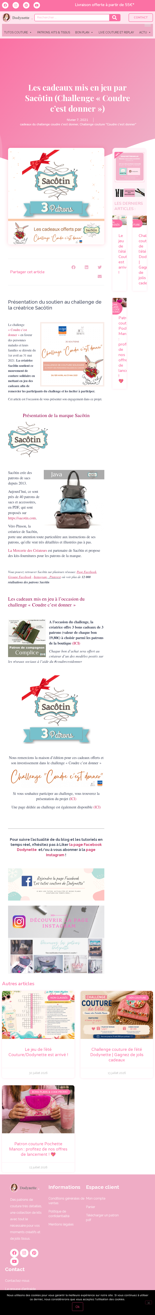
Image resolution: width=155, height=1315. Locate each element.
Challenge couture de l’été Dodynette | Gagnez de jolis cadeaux (116, 1055)
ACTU (143, 32)
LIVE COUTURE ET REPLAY (116, 32)
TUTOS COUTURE (16, 32)
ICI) (73, 798)
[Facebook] (5, 5)
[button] (73, 267)
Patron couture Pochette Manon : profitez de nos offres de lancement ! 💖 (38, 1149)
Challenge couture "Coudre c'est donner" (108, 124)
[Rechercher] (114, 17)
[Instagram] (16, 5)
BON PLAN (82, 32)
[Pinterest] (26, 5)
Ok (77, 1307)
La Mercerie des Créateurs (27, 550)
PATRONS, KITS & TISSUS (53, 32)
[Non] (148, 1302)
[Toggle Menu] (148, 24)
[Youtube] (37, 5)
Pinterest (55, 577)
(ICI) (76, 643)
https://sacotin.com (22, 517)
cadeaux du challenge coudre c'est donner (49, 124)
